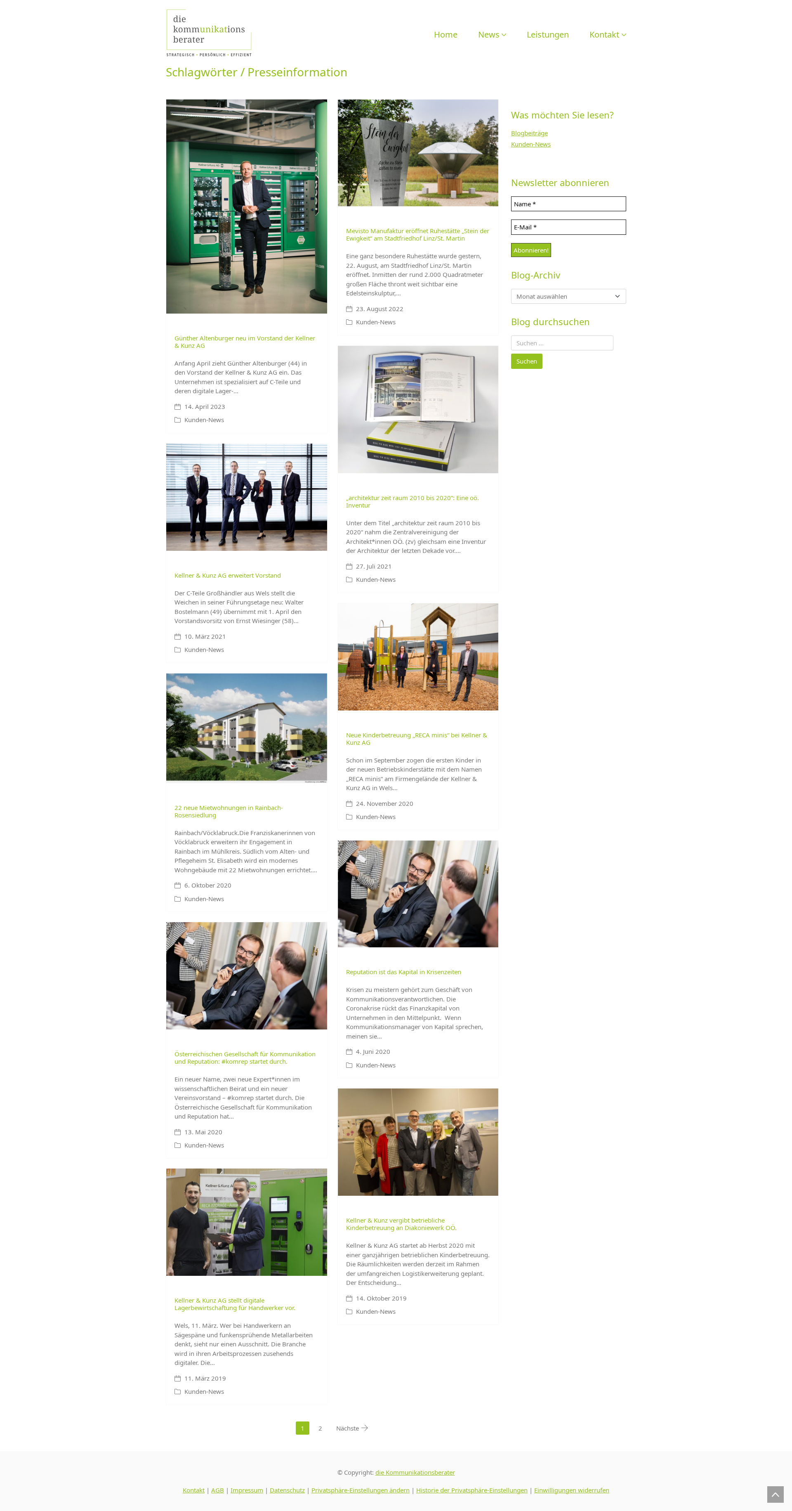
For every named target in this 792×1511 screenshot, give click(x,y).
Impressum (247, 1490)
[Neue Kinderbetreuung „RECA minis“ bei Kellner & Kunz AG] (418, 657)
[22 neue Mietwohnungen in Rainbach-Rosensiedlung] (246, 728)
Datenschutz (287, 1490)
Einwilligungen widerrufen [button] (571, 1490)
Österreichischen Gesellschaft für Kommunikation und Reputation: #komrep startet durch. (245, 1057)
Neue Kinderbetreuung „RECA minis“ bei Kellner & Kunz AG (416, 738)
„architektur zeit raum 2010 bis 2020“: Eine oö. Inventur (412, 501)
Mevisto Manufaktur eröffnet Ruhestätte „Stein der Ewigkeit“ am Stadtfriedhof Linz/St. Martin (417, 234)
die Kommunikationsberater (415, 1472)
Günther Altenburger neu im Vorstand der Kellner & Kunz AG (244, 341)
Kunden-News (204, 420)
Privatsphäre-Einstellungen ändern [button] (360, 1490)
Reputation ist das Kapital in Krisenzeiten (403, 972)
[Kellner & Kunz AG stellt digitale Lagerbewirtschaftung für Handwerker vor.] (246, 1222)
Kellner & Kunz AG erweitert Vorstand (227, 575)
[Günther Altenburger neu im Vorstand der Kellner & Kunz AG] (246, 206)
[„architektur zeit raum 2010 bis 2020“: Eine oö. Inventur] (418, 409)
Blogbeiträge (529, 133)
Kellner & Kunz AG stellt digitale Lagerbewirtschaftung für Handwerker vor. (234, 1304)
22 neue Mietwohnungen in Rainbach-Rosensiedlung (228, 811)
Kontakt (194, 1490)
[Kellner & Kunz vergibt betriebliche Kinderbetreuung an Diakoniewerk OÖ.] (418, 1142)
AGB (217, 1490)
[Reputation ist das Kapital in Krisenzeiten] (418, 894)
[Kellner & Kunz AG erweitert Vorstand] (246, 497)
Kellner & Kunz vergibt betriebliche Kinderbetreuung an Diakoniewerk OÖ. (401, 1224)
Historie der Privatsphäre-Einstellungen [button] (472, 1490)
